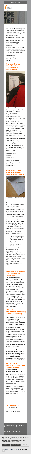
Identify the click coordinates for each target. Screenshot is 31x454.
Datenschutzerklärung (18, 451)
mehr (25, 445)
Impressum (11, 451)
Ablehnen (6, 445)
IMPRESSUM (16, 431)
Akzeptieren (16, 445)
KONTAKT (7, 431)
